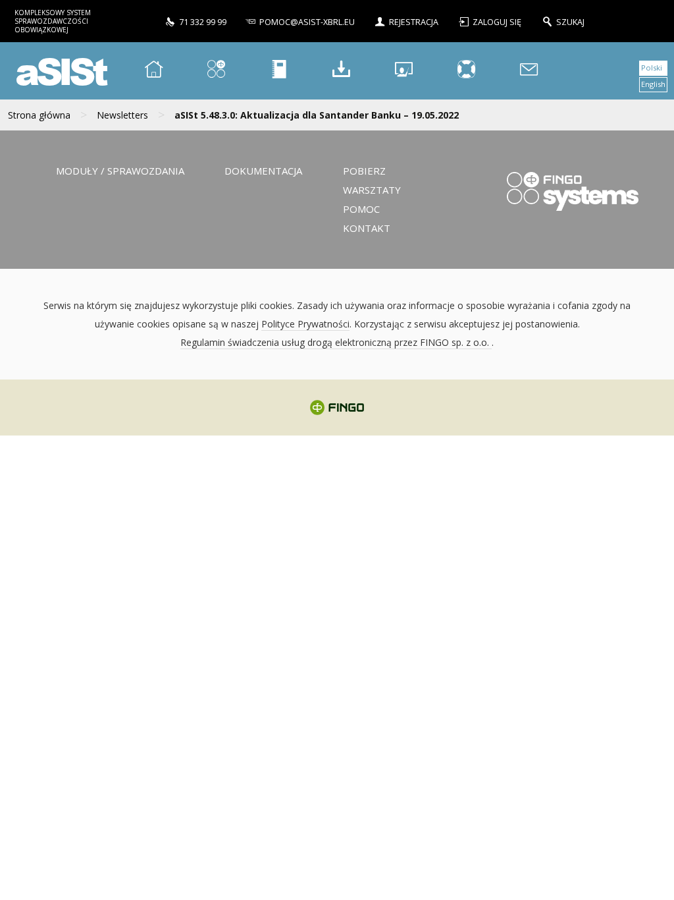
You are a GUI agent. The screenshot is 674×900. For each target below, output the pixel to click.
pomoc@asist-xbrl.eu (307, 22)
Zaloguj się (498, 22)
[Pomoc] (466, 70)
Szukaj (570, 22)
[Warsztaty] (404, 70)
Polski (651, 67)
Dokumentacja (263, 170)
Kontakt (366, 228)
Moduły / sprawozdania (120, 170)
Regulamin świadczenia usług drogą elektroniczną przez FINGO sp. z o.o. (336, 342)
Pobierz (364, 170)
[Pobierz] (341, 70)
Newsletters (122, 115)
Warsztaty (372, 189)
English (653, 84)
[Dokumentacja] (279, 70)
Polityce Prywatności (305, 324)
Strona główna (39, 115)
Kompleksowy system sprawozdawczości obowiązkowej (52, 21)
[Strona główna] (154, 70)
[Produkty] (216, 70)
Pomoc (361, 208)
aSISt (60, 71)
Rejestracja (413, 22)
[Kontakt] (529, 70)
